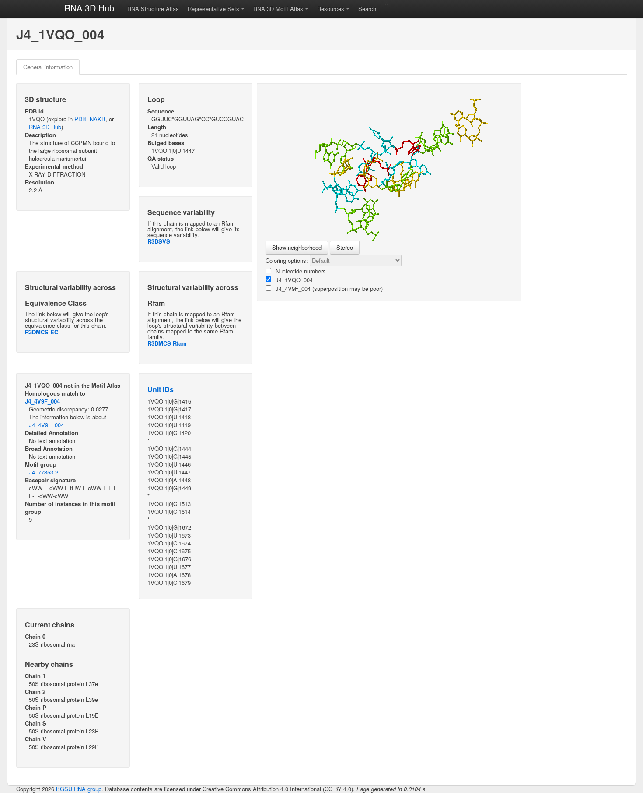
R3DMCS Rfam (167, 343)
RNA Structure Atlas (153, 8)
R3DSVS (158, 241)
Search (367, 8)
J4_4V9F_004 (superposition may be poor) (329, 288)
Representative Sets (213, 8)
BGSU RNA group (78, 789)
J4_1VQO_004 (294, 280)
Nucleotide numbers (301, 271)
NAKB (97, 119)
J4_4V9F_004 (42, 401)
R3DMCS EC (41, 332)
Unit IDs (160, 389)
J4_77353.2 (43, 472)
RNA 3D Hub (89, 7)
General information (48, 67)
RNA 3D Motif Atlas (278, 8)
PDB (80, 119)
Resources (330, 8)
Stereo (344, 247)
